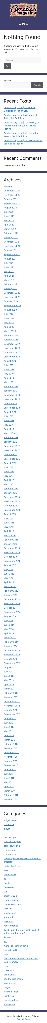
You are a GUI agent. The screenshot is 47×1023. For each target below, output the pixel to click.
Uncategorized (11, 1000)
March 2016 (10, 535)
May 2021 (9, 271)
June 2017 (9, 471)
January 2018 (10, 442)
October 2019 (11, 352)
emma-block (10, 874)
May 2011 (8, 782)
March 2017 (10, 484)
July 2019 (8, 365)
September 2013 (12, 663)
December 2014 (12, 599)
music (7, 954)
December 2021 (12, 242)
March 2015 (10, 586)
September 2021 (12, 254)
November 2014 (12, 603)
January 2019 (10, 390)
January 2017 (10, 493)
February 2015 (11, 591)
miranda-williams (12, 950)
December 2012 (12, 701)
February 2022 (11, 233)
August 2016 (10, 514)
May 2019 (9, 373)
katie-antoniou (11, 925)
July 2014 (8, 620)
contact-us (9, 850)
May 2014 (9, 629)
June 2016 (9, 522)
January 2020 (11, 339)
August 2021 (10, 259)
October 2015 (10, 557)
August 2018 (10, 412)
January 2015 (10, 595)
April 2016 (9, 531)
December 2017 (12, 446)
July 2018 (8, 416)
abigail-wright (11, 820)
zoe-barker (9, 1004)
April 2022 (9, 224)
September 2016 (12, 510)
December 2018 (12, 395)
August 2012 (10, 718)
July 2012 (8, 723)
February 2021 (11, 284)
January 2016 (10, 544)
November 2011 (12, 757)
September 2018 (12, 408)
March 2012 (10, 740)
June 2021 (9, 267)
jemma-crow (10, 913)
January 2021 (10, 288)
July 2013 (8, 671)
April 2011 (9, 786)
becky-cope (10, 837)
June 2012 (9, 727)
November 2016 (12, 501)
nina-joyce (9, 970)
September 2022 (12, 203)
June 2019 (9, 369)
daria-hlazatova (12, 866)
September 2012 (12, 714)
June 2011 (9, 778)
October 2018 (10, 403)
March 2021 (10, 280)
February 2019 (11, 386)
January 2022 (11, 237)
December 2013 (12, 650)
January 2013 (10, 697)
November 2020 (12, 297)
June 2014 (9, 625)
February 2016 (11, 539)
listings (7, 937)
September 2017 (12, 459)
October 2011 (10, 761)
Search (7, 80)
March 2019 (10, 382)
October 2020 (11, 301)
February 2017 (11, 488)
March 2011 (9, 791)
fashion (7, 883)
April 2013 (9, 684)
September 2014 (12, 612)
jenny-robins (10, 917)
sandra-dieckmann (13, 979)
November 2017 (12, 450)
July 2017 (8, 467)
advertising (9, 824)
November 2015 (12, 552)
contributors (10, 854)
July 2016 (8, 518)
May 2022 (9, 220)
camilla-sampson (12, 841)
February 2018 (11, 437)
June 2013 (9, 676)
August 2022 (10, 207)
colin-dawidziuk (12, 846)
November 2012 (12, 705)
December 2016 (12, 497)
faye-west (9, 887)
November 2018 (12, 399)
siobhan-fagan (11, 991)
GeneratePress (23, 1019)
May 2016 (9, 527)
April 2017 (9, 480)
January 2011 (10, 799)
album (7, 829)
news (6, 966)
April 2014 (9, 633)
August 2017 (10, 463)
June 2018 (9, 420)
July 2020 (9, 314)
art (5, 833)
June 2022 (9, 216)
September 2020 (12, 305)
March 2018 (10, 433)
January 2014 (10, 646)
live (5, 941)
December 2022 (12, 190)
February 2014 (11, 642)
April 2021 (9, 276)
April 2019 (9, 378)
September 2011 (12, 765)
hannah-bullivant (12, 904)
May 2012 (9, 731)
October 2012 (10, 710)
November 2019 (12, 348)
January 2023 (11, 186)
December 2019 (12, 344)
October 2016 (11, 505)
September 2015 (12, 561)
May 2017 (9, 476)
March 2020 (10, 331)
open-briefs (10, 974)
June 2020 (9, 318)
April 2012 (9, 735)
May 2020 (9, 322)
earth (6, 870)
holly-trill (8, 908)
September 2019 (12, 356)
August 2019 (10, 361)
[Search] (7, 66)
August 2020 (10, 310)
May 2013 (9, 680)
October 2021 (10, 250)
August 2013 (10, 667)
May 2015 (9, 578)
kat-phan (8, 921)
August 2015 (10, 565)
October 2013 (11, 659)
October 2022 (11, 199)
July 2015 (8, 569)
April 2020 (9, 327)
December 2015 (12, 548)
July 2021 (8, 263)
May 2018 (9, 425)
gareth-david (10, 896)
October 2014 (11, 608)
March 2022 (10, 229)
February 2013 (11, 693)
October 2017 (10, 454)
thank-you (9, 996)
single (7, 987)
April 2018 (9, 429)
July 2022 (9, 212)
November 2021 (12, 246)
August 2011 (10, 769)
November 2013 (12, 654)
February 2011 (11, 795)
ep (5, 879)
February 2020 (11, 335)
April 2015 (9, 582)
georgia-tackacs (12, 900)
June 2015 (9, 574)
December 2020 (12, 293)
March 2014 (10, 637)
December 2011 (11, 752)
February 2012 (11, 744)
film (5, 891)
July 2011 (8, 774)
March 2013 (10, 688)
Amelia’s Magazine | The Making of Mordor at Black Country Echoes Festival (21, 125)
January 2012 (10, 748)
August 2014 (10, 616)
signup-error (10, 983)
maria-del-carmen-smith (16, 946)
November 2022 (12, 195)
